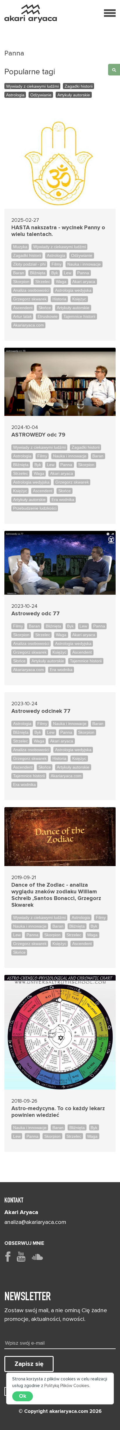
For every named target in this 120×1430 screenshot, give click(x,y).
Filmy (56, 264)
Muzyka (20, 246)
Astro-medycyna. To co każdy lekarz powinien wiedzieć (58, 1112)
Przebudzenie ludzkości (35, 508)
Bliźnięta (37, 273)
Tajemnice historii (79, 316)
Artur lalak (22, 316)
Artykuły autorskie (73, 95)
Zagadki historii (79, 86)
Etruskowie (48, 316)
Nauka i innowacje (84, 264)
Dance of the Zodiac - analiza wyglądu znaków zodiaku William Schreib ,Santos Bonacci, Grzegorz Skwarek (56, 895)
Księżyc (79, 299)
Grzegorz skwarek (30, 299)
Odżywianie (41, 95)
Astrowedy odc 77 (35, 613)
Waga (61, 281)
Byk (54, 273)
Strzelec (42, 281)
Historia (59, 299)
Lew (67, 273)
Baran (18, 273)
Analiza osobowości (31, 290)
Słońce (44, 307)
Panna (83, 273)
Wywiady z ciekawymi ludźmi (32, 86)
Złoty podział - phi (29, 264)
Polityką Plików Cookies (66, 1385)
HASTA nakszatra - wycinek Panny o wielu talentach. (58, 231)
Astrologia (15, 95)
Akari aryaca (83, 281)
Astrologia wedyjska (73, 290)
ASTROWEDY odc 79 (38, 435)
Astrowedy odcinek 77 (40, 711)
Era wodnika (63, 499)
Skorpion (21, 281)
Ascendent (23, 307)
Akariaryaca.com (28, 325)
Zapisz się (29, 1364)
